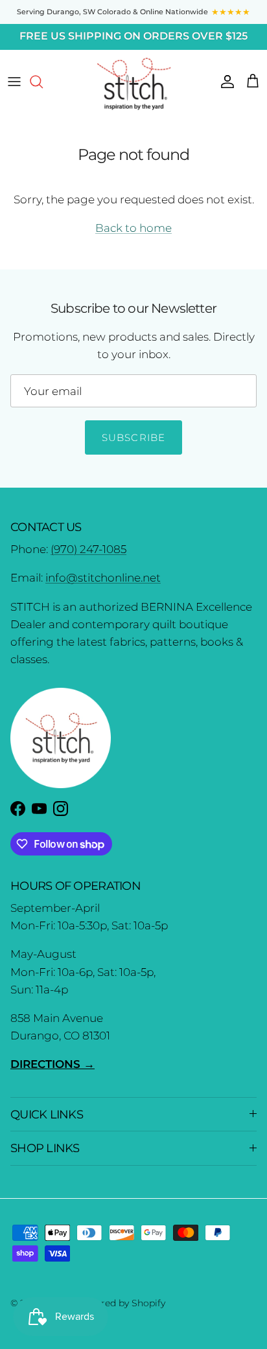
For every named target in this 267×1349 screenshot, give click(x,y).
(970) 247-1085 (88, 549)
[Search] (43, 81)
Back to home (133, 227)
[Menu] (14, 81)
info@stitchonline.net (103, 577)
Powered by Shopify (120, 1303)
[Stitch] (134, 83)
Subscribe (134, 437)
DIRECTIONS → (52, 1064)
